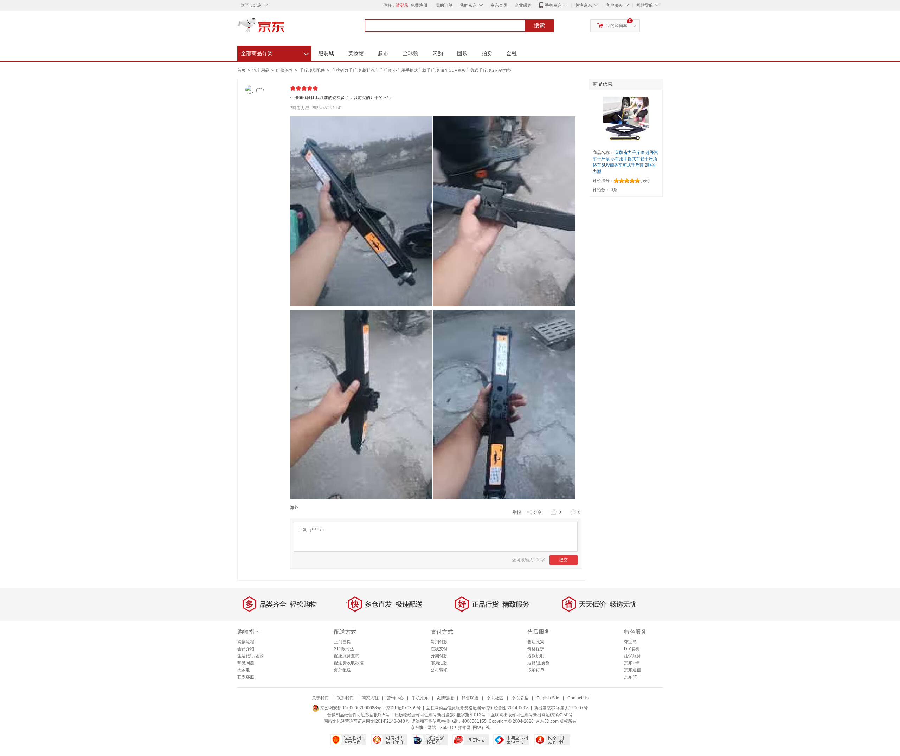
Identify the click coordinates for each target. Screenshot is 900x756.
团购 (462, 53)
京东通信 (632, 669)
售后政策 (535, 641)
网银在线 (481, 727)
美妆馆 (356, 53)
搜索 (539, 25)
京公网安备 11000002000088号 (350, 707)
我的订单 (444, 5)
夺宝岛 (630, 641)
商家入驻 (370, 698)
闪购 (437, 53)
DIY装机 (631, 648)
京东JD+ (632, 676)
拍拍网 (464, 727)
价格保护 (535, 648)
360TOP (448, 727)
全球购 (410, 53)
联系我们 (345, 698)
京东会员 (498, 5)
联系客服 (245, 676)
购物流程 (245, 641)
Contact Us (578, 698)
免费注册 (419, 5)
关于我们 (320, 698)
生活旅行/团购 (250, 655)
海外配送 (342, 669)
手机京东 (553, 5)
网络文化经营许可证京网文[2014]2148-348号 (366, 721)
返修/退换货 (538, 662)
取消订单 (535, 669)
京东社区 (495, 698)
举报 (517, 512)
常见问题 (245, 662)
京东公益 (520, 698)
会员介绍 (245, 648)
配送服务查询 (346, 655)
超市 (383, 53)
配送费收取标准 (349, 662)
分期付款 (439, 655)
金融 (511, 53)
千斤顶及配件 (313, 70)
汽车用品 (261, 70)
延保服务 (632, 655)
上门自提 (342, 641)
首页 (241, 70)
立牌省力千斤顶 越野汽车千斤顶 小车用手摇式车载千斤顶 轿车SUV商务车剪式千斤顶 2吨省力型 (422, 70)
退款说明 (535, 655)
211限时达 (344, 648)
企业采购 (523, 5)
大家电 (243, 669)
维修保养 (285, 70)
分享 (537, 512)
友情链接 (445, 698)
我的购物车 (616, 25)
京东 (284, 28)
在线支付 (439, 648)
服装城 (326, 53)
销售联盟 (470, 698)
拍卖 (487, 53)
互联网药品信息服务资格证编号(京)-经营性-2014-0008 (477, 707)
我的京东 (468, 5)
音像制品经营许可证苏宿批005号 (358, 714)
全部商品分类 (275, 52)
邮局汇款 (439, 662)
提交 (563, 559)
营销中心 (395, 698)
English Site (547, 698)
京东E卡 (631, 662)
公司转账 (439, 669)
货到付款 (439, 641)
